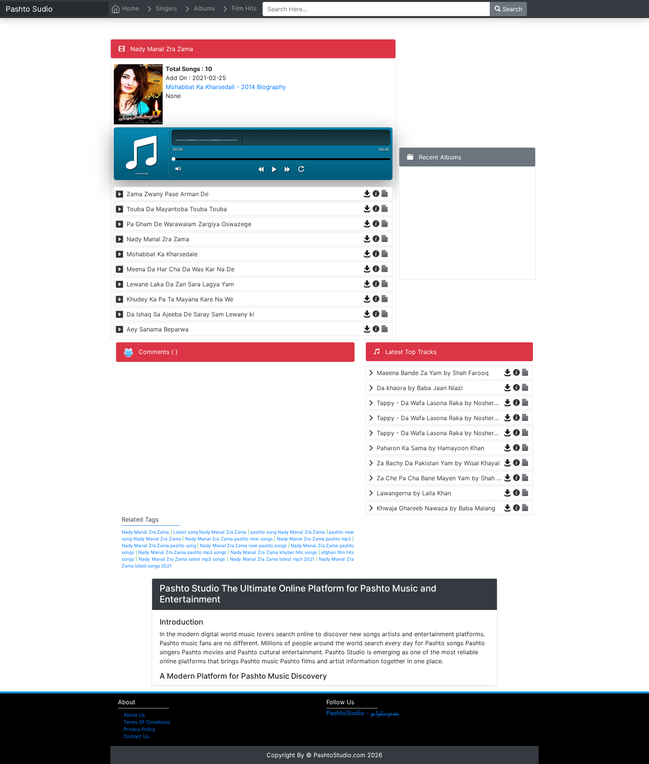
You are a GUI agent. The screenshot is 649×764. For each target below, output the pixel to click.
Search (511, 9)
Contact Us (136, 736)
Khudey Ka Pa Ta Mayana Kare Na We (180, 299)
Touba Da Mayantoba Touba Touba (177, 209)
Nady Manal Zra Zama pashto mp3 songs (182, 552)
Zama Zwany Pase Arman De (167, 194)
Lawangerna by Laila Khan (414, 493)
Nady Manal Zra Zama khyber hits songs (274, 552)
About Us (134, 715)
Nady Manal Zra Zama (158, 239)
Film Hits (243, 8)
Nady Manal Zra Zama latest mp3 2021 (272, 559)
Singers (165, 8)
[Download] (367, 193)
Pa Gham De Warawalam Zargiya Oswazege (189, 224)
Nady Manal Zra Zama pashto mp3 (314, 539)
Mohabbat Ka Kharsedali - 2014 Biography (226, 87)
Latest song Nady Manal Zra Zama (209, 532)
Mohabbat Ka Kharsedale (162, 254)
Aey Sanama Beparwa (158, 329)
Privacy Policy (139, 729)
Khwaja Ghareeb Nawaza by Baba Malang (436, 508)
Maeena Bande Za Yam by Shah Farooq (433, 373)
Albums (203, 8)
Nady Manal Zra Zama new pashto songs (243, 545)
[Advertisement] (467, 91)
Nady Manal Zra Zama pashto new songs (229, 539)
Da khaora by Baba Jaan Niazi (420, 388)
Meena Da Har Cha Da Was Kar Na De (180, 269)
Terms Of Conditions (147, 722)
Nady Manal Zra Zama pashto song (159, 545)
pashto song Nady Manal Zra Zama (288, 532)
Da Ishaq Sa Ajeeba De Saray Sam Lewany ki (190, 314)
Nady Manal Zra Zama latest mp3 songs (182, 559)
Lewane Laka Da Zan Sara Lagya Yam (180, 284)
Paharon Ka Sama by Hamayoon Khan (430, 448)
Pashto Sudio (29, 9)
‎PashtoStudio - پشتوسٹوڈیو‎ (362, 713)
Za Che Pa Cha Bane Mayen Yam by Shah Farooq (439, 478)
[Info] (376, 193)
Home (129, 8)
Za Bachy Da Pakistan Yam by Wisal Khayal (438, 463)
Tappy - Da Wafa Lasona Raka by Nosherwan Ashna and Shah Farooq (439, 403)
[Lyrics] (385, 193)
